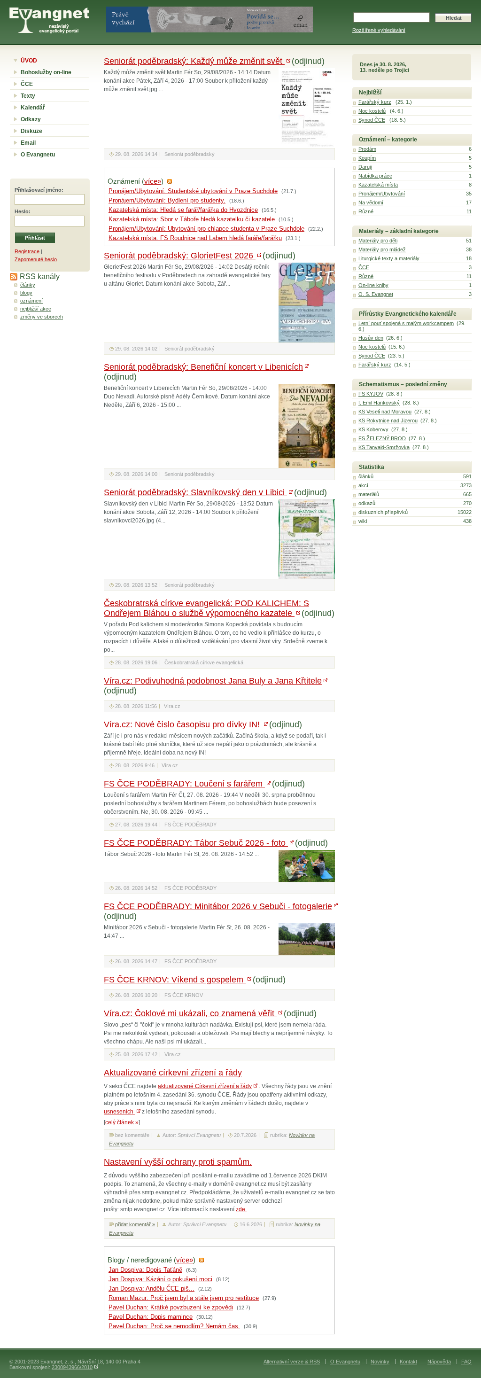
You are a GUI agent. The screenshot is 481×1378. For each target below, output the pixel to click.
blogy (26, 293)
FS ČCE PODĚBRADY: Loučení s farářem (184, 783)
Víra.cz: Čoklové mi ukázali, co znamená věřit (190, 1013)
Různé (365, 211)
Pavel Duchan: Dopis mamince (151, 1317)
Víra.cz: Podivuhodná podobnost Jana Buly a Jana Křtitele (213, 680)
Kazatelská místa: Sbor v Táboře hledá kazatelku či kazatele (192, 219)
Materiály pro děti (377, 240)
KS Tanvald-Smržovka (384, 447)
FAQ (466, 1361)
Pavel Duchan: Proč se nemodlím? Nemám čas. (174, 1326)
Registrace (27, 251)
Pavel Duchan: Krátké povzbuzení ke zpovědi (171, 1307)
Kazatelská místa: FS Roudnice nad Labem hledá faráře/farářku (195, 238)
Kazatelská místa (378, 184)
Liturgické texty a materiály (388, 258)
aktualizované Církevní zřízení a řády (205, 1086)
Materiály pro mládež (382, 249)
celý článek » (122, 1122)
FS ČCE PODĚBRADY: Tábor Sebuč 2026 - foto (196, 843)
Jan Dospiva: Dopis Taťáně (145, 1270)
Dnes (366, 64)
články (27, 285)
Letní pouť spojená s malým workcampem (406, 323)
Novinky (380, 1361)
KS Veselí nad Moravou (384, 411)
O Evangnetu (38, 154)
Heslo (22, 211)
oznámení (31, 301)
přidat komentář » (135, 1224)
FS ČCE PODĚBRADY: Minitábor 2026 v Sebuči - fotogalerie (218, 906)
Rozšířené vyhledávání (378, 30)
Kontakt (408, 1361)
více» (152, 181)
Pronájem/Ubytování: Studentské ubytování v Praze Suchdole (193, 191)
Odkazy (31, 119)
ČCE (27, 84)
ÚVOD (29, 60)
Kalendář (33, 107)
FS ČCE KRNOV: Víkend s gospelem (175, 979)
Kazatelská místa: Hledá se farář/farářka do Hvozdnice (183, 210)
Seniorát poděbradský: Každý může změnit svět (194, 61)
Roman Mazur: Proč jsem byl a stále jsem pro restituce (184, 1298)
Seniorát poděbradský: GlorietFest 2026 (180, 255)
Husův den (370, 338)
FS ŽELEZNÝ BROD (382, 438)
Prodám (367, 149)
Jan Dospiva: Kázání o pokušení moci (160, 1279)
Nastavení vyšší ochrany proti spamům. (178, 1162)
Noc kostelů (372, 111)
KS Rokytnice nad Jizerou (388, 420)
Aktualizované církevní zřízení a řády (173, 1072)
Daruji (365, 167)
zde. (241, 1209)
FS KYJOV (370, 394)
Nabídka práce (375, 176)
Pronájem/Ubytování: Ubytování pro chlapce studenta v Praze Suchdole (206, 229)
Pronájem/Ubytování (381, 193)
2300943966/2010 (72, 1367)
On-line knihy (373, 285)
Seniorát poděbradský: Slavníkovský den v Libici (195, 492)
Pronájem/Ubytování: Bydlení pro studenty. (167, 200)
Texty (28, 96)
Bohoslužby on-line (46, 72)
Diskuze (31, 131)
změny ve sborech (41, 316)
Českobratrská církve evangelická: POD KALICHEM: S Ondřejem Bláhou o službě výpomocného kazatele (206, 608)
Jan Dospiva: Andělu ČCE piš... (151, 1288)
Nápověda (439, 1361)
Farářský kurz (374, 102)
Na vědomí (370, 202)
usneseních (119, 1111)
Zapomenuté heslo (36, 259)
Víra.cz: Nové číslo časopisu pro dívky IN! (183, 724)
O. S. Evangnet (375, 294)
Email (28, 143)
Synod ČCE (371, 120)
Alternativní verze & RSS (292, 1361)
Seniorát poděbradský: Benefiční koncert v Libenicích (203, 367)
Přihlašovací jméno (38, 190)
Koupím (367, 158)
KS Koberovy (373, 429)
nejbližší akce (35, 308)
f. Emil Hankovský (379, 402)
